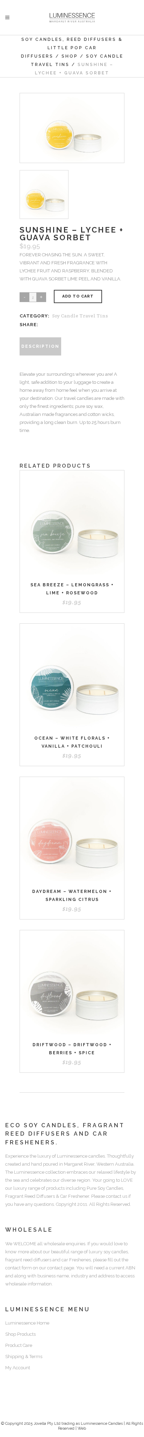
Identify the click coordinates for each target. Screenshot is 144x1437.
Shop (70, 56)
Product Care (18, 1345)
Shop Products (20, 1334)
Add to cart (78, 296)
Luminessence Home (27, 1323)
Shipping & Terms (23, 1356)
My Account (17, 1367)
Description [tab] (40, 346)
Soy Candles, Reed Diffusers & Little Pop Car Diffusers (72, 48)
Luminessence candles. (81, 1156)
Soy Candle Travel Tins (80, 316)
